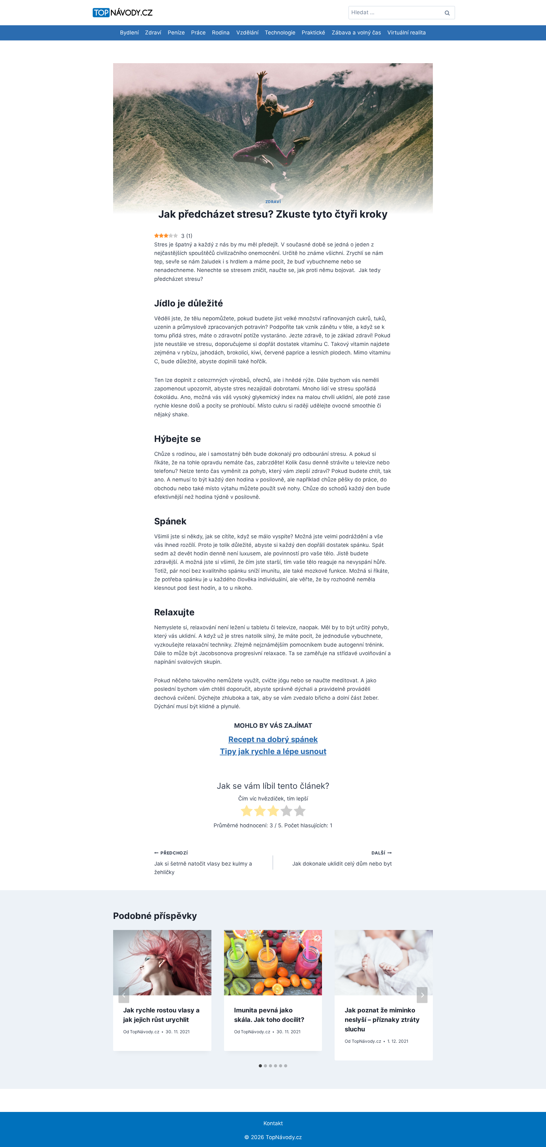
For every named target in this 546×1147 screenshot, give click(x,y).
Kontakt (273, 1123)
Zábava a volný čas (356, 32)
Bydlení (129, 32)
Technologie (280, 32)
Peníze (176, 32)
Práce (198, 32)
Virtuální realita (406, 32)
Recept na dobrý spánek (273, 739)
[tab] (260, 1065)
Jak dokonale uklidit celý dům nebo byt (342, 858)
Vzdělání (247, 32)
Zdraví (153, 32)
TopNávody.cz (144, 1031)
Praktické (313, 32)
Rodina (221, 32)
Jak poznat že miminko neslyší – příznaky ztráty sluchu (382, 1019)
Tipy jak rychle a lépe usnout (273, 751)
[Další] (422, 995)
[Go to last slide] (123, 995)
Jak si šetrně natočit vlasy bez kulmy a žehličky (203, 863)
